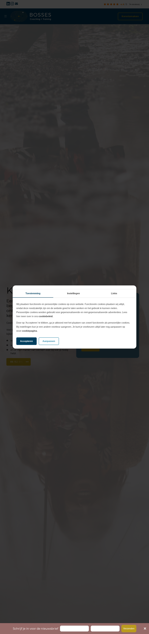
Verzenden (128, 628)
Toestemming (32, 293)
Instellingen (73, 293)
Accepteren (26, 341)
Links (114, 293)
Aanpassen (48, 341)
